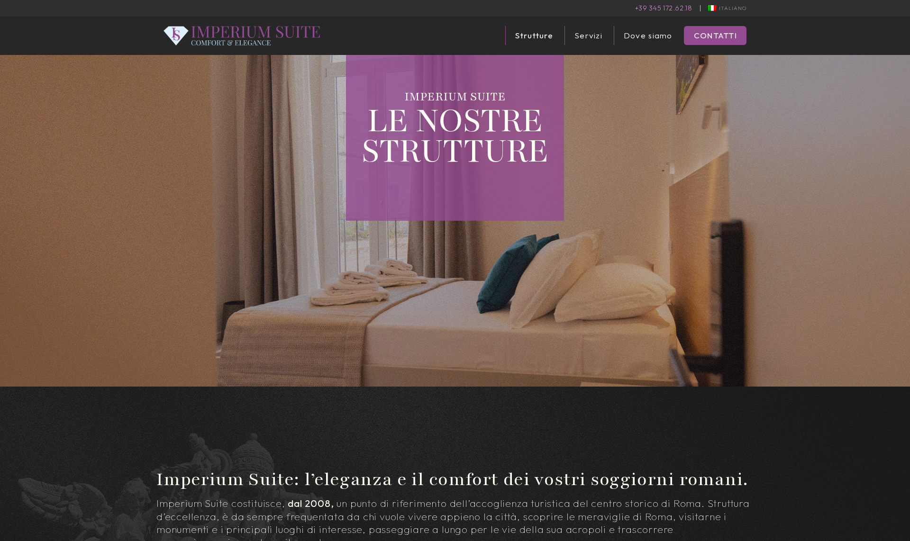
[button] (727, 8)
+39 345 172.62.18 (663, 8)
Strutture (534, 35)
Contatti (715, 35)
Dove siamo (648, 35)
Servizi (588, 35)
